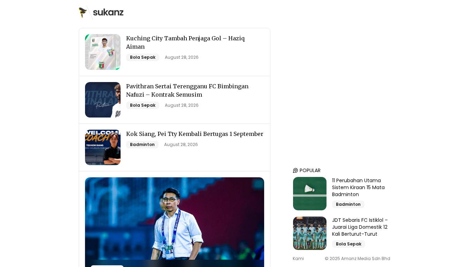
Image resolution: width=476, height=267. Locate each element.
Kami (298, 258)
